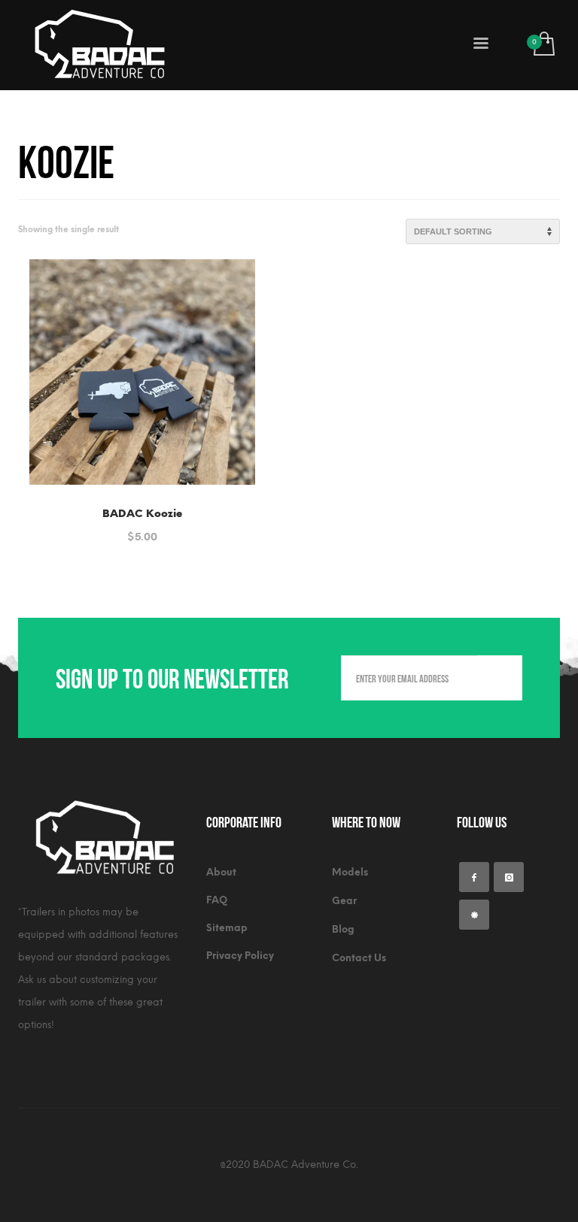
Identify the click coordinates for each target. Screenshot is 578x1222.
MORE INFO (179, 528)
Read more (107, 528)
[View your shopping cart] (543, 45)
